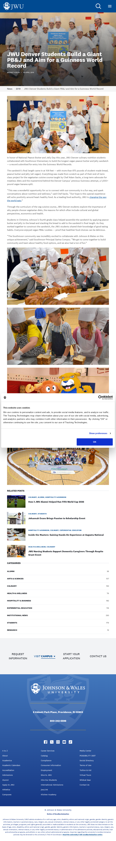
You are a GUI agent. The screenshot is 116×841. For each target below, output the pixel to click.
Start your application (71, 656)
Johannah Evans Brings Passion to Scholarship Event (56, 518)
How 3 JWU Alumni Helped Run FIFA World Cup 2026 (56, 501)
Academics (7, 760)
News (9, 88)
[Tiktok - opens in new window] (70, 742)
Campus (46, 656)
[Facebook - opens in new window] (45, 742)
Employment (46, 770)
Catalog (44, 755)
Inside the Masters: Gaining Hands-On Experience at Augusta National (66, 534)
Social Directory (87, 760)
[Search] (98, 6)
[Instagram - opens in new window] (58, 742)
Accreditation (8, 770)
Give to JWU (46, 775)
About (5, 755)
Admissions (7, 775)
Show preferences (98, 433)
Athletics (6, 789)
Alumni (5, 780)
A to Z (5, 750)
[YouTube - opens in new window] (64, 742)
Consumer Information (51, 765)
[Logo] (13, 6)
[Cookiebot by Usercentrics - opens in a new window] (100, 397)
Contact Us (84, 784)
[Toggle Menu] (110, 6)
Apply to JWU (8, 784)
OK (94, 442)
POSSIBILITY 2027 (87, 755)
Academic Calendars (11, 765)
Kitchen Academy (48, 794)
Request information (18, 656)
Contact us (98, 656)
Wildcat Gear (85, 780)
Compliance (46, 760)
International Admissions (52, 784)
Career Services (47, 750)
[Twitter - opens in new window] (52, 742)
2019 (18, 88)
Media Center (85, 750)
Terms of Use (85, 765)
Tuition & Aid (85, 770)
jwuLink (44, 789)
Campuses (6, 794)
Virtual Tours (85, 775)
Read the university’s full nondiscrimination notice (82, 835)
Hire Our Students (49, 780)
